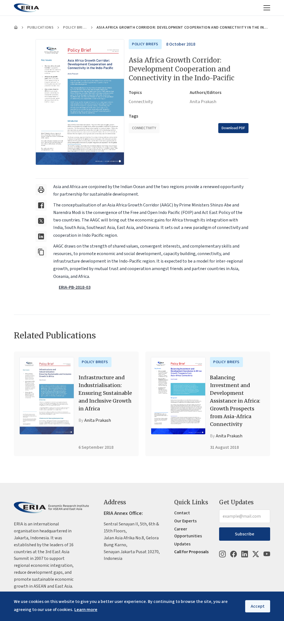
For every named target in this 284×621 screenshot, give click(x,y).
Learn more (85, 610)
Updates (182, 544)
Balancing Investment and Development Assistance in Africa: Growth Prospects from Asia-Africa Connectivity (235, 400)
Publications (40, 27)
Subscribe (244, 534)
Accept (258, 606)
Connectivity (141, 102)
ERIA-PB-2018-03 (74, 287)
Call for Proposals (191, 552)
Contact (182, 513)
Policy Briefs (75, 27)
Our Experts (185, 521)
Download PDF (233, 128)
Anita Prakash (203, 102)
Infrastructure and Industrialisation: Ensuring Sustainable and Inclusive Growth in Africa (105, 393)
